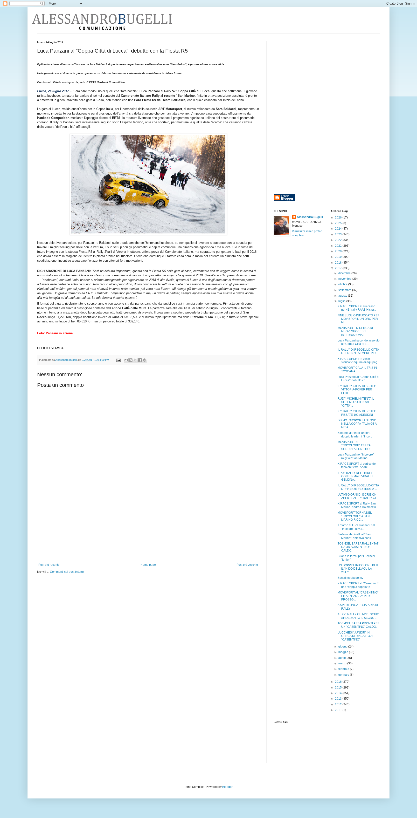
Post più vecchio (247, 564)
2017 (338, 268)
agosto (343, 295)
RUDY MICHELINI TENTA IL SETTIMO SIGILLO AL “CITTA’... (356, 402)
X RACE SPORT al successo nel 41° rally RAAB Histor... (357, 308)
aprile (342, 658)
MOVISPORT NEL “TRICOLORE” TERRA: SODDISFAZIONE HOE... (356, 445)
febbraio (344, 669)
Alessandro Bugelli (310, 217)
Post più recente (49, 564)
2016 (338, 681)
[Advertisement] (148, 527)
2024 (338, 228)
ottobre (343, 284)
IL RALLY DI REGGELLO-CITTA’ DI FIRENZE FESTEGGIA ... (359, 487)
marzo (342, 663)
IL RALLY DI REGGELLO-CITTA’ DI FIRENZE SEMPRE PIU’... (359, 351)
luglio (342, 301)
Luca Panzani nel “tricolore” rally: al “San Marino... (356, 456)
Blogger (227, 787)
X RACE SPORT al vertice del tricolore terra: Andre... (357, 465)
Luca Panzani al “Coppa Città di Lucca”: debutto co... (358, 378)
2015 (338, 687)
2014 (338, 693)
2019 (338, 257)
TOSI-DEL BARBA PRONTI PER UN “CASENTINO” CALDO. (359, 625)
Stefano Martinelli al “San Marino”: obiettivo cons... (355, 536)
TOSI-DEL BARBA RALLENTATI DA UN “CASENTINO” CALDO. (358, 547)
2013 (338, 698)
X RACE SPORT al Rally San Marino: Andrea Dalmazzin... (358, 505)
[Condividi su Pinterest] (144, 360)
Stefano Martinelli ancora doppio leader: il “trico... (355, 434)
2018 (338, 262)
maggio (343, 652)
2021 (338, 245)
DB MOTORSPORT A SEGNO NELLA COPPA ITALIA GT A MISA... (357, 424)
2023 (338, 234)
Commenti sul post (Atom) (67, 571)
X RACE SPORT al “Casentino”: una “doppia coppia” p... (358, 585)
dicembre (344, 273)
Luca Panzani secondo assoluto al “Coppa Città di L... (359, 342)
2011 (338, 710)
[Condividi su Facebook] (140, 360)
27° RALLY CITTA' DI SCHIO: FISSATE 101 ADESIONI (356, 412)
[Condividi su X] (135, 360)
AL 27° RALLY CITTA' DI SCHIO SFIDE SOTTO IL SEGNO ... (358, 616)
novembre (345, 278)
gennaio (344, 674)
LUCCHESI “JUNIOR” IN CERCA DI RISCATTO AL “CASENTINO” (356, 636)
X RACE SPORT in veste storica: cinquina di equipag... (359, 360)
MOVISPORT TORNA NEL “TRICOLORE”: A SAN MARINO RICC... (355, 516)
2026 (338, 217)
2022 (338, 240)
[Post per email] (118, 359)
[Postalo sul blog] (130, 360)
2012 (338, 704)
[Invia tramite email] (126, 360)
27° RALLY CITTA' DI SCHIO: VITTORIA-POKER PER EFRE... (356, 389)
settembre (345, 290)
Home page (148, 564)
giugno (343, 646)
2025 (338, 223)
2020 (338, 251)
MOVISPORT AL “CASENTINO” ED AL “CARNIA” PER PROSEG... (358, 596)
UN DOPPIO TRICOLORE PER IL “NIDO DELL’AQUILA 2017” (358, 569)
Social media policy (350, 577)
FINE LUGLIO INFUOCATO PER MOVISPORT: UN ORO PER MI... (359, 319)
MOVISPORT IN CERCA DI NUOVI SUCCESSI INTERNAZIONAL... (355, 331)
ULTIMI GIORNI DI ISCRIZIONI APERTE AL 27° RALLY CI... (358, 496)
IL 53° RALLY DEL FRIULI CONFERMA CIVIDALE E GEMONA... (356, 476)
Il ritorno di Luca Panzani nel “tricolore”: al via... (356, 527)
